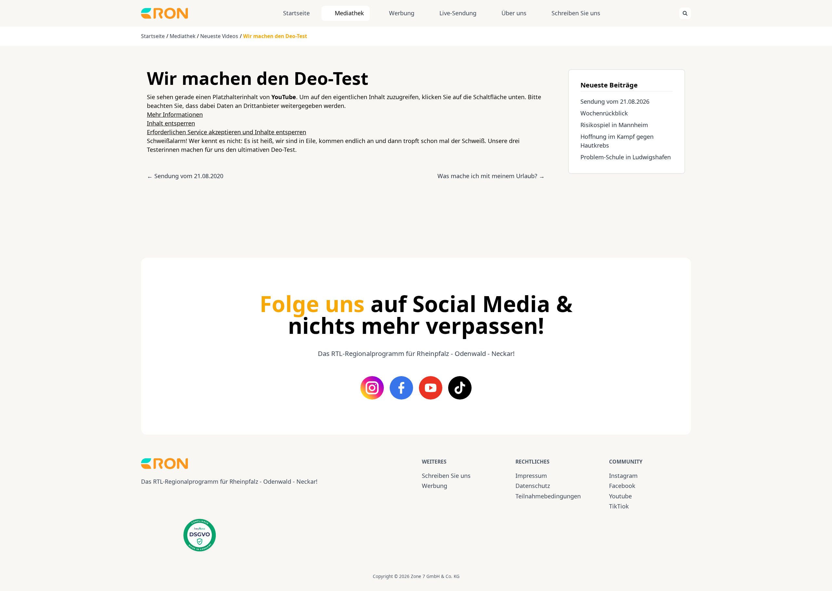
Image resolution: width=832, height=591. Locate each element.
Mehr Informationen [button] (175, 114)
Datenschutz (532, 486)
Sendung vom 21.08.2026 (614, 101)
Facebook (622, 486)
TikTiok (619, 506)
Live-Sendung (457, 13)
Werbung (401, 13)
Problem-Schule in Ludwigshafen (625, 157)
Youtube (620, 496)
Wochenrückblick (604, 113)
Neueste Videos (219, 36)
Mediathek (349, 13)
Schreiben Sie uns (576, 13)
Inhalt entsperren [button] (171, 123)
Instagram (623, 475)
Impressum (531, 475)
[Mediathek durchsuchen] (685, 13)
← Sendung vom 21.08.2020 (185, 176)
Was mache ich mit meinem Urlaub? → (491, 176)
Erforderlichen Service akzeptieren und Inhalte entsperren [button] (226, 132)
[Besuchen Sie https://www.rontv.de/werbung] (626, 210)
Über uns (513, 13)
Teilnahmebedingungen (548, 496)
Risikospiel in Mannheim (614, 125)
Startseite (296, 13)
